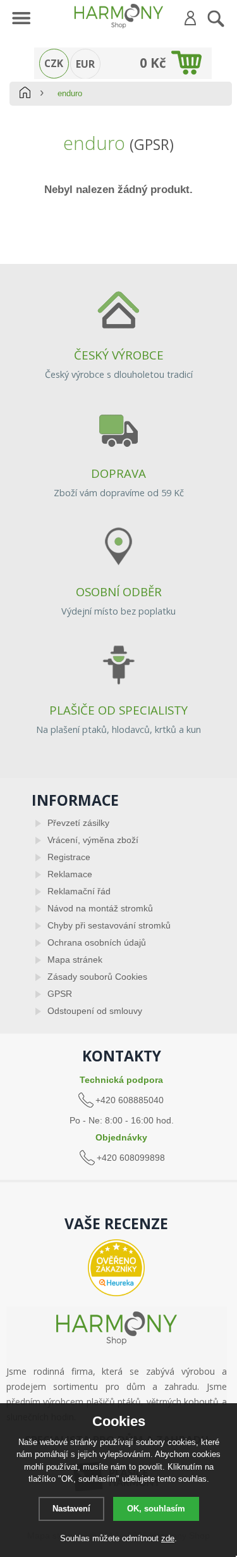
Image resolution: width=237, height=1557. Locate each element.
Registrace (68, 857)
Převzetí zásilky (78, 823)
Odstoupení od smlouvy (94, 1011)
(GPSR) (152, 144)
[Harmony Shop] (118, 16)
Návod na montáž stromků (100, 908)
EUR (85, 64)
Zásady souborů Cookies (97, 977)
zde (167, 1538)
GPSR (59, 994)
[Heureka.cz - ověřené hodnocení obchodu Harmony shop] (116, 1267)
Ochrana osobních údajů (96, 942)
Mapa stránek (74, 959)
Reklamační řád (79, 891)
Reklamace (69, 874)
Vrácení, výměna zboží (92, 840)
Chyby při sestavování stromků (109, 925)
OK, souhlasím (156, 1508)
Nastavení (71, 1508)
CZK (53, 63)
